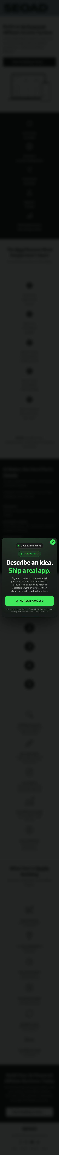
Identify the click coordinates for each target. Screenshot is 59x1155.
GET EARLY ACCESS (29, 601)
